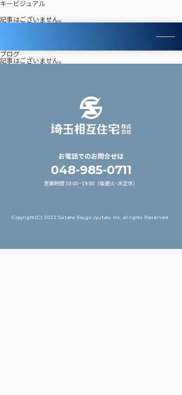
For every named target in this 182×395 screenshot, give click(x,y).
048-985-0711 (91, 169)
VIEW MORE (91, 36)
